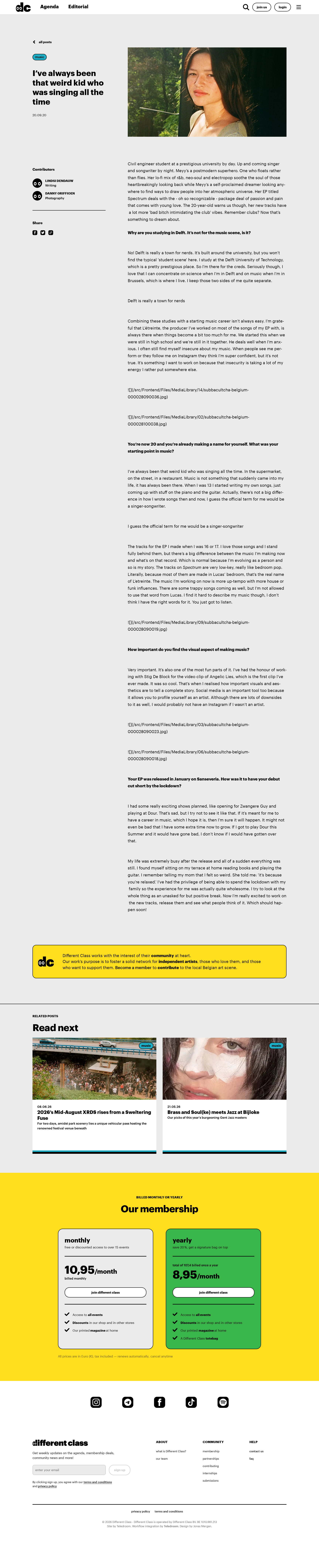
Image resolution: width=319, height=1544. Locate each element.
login (283, 7)
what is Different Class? (171, 1451)
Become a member (133, 967)
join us (262, 7)
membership (211, 1451)
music (39, 57)
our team (162, 1458)
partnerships (211, 1458)
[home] (26, 7)
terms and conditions (98, 1482)
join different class (105, 1292)
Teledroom (171, 1526)
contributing (211, 1466)
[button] (298, 7)
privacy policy (47, 1486)
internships (210, 1473)
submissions (211, 1480)
